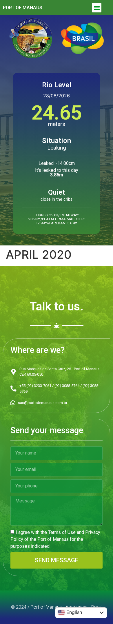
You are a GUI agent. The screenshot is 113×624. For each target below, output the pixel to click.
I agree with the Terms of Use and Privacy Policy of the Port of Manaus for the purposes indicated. (55, 539)
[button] (96, 7)
